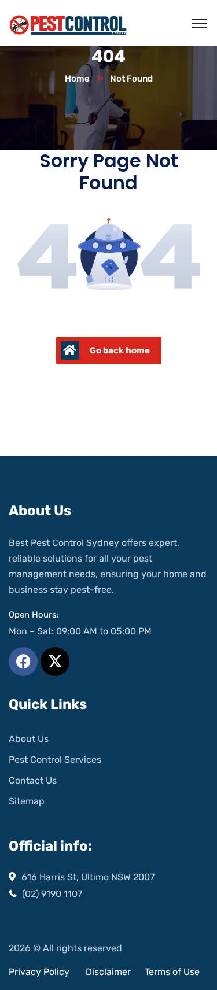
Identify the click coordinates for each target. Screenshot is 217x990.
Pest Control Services (55, 759)
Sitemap (27, 801)
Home (77, 78)
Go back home (120, 350)
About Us (29, 738)
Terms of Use (172, 971)
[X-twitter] (55, 661)
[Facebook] (23, 661)
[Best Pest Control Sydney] (68, 23)
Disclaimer (109, 971)
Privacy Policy (39, 971)
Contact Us (33, 780)
